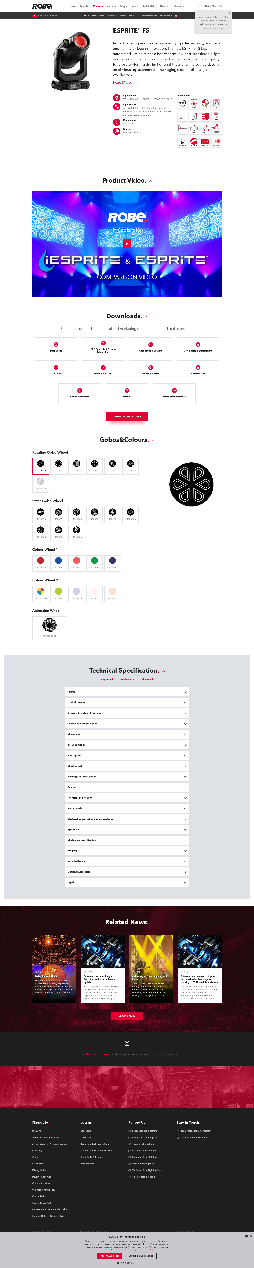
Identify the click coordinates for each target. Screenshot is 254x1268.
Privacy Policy (147, 1250)
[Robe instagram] (127, 1043)
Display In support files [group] (127, 416)
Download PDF (127, 679)
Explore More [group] (127, 1016)
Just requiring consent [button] (140, 1256)
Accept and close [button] (110, 1256)
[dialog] (127, 1250)
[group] (51, 1138)
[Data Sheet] (176, 15)
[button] (126, 1262)
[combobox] (246, 1236)
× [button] (251, 1236)
